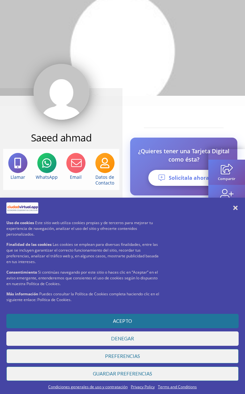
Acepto (122, 321)
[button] (235, 208)
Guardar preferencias (122, 373)
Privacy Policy (143, 387)
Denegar (122, 338)
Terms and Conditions (177, 387)
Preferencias (122, 356)
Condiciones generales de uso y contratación (88, 387)
